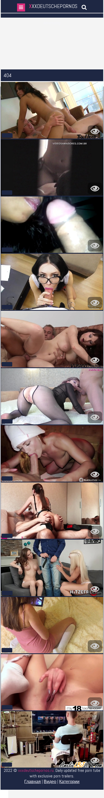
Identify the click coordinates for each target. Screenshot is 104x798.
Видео (50, 781)
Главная (32, 781)
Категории (69, 781)
